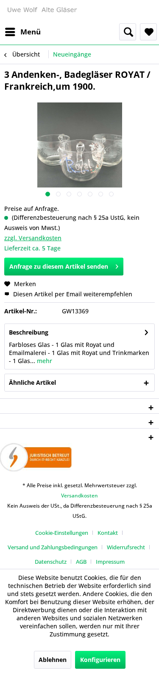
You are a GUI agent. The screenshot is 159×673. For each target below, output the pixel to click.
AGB (81, 561)
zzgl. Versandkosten (32, 238)
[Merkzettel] (148, 31)
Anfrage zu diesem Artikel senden (58, 266)
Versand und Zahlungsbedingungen (53, 547)
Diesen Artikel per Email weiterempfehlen (71, 294)
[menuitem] (22, 31)
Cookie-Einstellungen (61, 533)
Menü (30, 32)
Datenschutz (51, 561)
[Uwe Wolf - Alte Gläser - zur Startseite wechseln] (42, 11)
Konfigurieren (100, 660)
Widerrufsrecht (126, 547)
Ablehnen (53, 660)
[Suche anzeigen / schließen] (127, 31)
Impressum (110, 561)
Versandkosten (79, 495)
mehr (43, 361)
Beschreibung (28, 332)
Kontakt (108, 533)
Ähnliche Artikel (32, 382)
